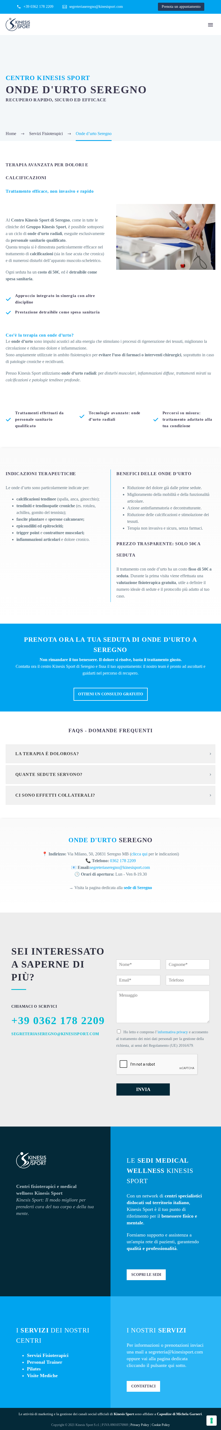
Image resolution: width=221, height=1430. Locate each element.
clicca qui (139, 854)
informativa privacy (173, 1032)
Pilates (34, 1369)
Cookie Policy (161, 1425)
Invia (143, 1089)
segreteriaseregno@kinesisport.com (96, 7)
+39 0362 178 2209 (38, 7)
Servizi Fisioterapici (47, 1355)
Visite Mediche (42, 1375)
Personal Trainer (44, 1362)
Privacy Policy (139, 1425)
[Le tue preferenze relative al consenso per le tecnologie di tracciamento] (211, 1420)
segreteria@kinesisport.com (176, 1352)
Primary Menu (210, 25)
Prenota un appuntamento (181, 7)
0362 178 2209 (123, 860)
